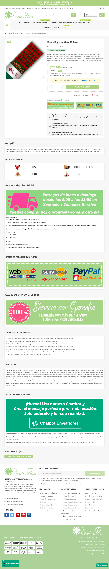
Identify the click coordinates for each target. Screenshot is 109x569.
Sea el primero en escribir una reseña (19, 456)
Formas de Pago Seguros (47, 499)
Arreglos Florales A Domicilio (94, 499)
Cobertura (43, 502)
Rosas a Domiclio (90, 493)
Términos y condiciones (47, 496)
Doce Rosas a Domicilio (92, 511)
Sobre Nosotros (58, 8)
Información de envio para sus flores (38, 8)
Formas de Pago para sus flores (14, 8)
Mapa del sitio (44, 511)
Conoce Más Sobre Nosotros (71, 493)
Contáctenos (69, 8)
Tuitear (87, 95)
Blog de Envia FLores (69, 519)
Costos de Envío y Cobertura (48, 493)
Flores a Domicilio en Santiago (72, 516)
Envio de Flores (89, 505)
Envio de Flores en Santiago (93, 496)
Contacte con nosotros (47, 508)
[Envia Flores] (18, 15)
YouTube (18, 515)
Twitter (12, 515)
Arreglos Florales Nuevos (70, 505)
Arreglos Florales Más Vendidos (72, 502)
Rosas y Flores (89, 508)
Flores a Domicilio (90, 502)
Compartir (77, 95)
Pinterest (96, 95)
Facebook (6, 515)
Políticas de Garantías (46, 505)
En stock (50, 47)
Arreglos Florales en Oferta (71, 508)
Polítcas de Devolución (69, 496)
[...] (5, 495)
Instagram (29, 515)
